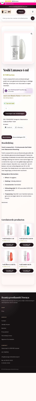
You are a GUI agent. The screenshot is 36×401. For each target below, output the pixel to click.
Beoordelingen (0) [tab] (19, 137)
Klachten (4, 328)
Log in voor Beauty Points (11, 96)
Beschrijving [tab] (7, 137)
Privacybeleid (5, 332)
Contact (4, 321)
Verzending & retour (7, 335)
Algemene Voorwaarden (8, 339)
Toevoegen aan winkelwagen (14, 113)
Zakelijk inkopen (6, 324)
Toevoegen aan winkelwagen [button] (10, 245)
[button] (31, 33)
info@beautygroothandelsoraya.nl (10, 357)
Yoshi (14, 121)
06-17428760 (5, 352)
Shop (3, 311)
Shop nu (21, 11)
